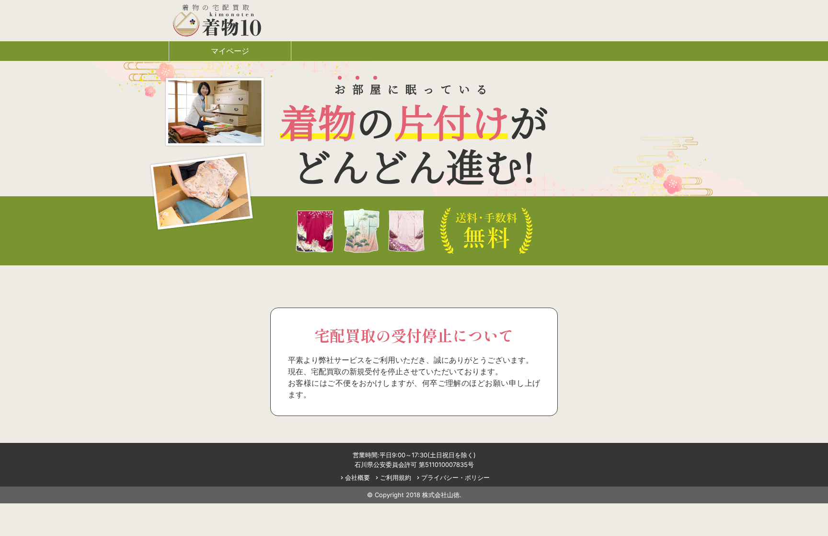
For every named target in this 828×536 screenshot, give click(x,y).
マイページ (230, 51)
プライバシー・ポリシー (452, 477)
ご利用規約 (392, 477)
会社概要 (354, 477)
